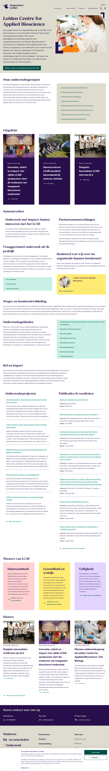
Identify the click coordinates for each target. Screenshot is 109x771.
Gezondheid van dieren (67, 343)
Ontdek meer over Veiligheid (92, 595)
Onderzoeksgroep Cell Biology (71, 97)
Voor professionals (12, 288)
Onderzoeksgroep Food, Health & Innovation (75, 115)
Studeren (9, 734)
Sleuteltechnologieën (67, 347)
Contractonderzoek (66, 356)
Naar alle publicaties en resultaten (73, 548)
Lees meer (15, 199)
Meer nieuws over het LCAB (16, 695)
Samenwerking (93, 8)
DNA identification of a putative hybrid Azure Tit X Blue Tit (79, 414)
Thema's (81, 8)
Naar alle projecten (15, 521)
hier (65, 309)
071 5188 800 (11, 720)
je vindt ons (83, 720)
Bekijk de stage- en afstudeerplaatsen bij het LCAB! (22, 68)
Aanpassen (95, 757)
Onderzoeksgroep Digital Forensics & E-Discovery (77, 106)
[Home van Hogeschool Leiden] (27, 6)
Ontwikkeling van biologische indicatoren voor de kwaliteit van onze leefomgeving (82, 323)
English (103, 5)
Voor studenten (11, 279)
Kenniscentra (70, 8)
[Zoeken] (101, 8)
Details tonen (24, 768)
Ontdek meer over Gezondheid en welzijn (54, 603)
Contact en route (80, 739)
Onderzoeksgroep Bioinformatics (72, 92)
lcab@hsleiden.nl (68, 291)
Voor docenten (11, 284)
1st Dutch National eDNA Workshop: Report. (74, 502)
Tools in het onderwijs (67, 352)
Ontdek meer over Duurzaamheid (17, 599)
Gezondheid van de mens (68, 338)
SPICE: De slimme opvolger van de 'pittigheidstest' (23, 475)
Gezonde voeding (65, 333)
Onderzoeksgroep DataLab (70, 101)
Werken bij (78, 743)
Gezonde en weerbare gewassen (70, 329)
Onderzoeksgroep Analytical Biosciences (74, 88)
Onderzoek (57, 8)
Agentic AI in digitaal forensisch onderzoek (74, 400)
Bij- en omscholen (16, 739)
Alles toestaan (96, 752)
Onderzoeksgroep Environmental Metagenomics (77, 110)
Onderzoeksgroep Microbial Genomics (73, 119)
